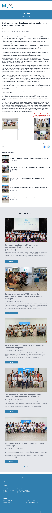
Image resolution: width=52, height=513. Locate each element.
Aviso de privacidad (45, 511)
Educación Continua (30, 500)
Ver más (11, 261)
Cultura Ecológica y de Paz (32, 502)
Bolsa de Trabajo (6, 504)
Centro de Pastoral (7, 502)
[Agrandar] (16, 119)
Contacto (5, 485)
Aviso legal (37, 511)
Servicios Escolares (7, 500)
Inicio (23, 16)
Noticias (28, 16)
